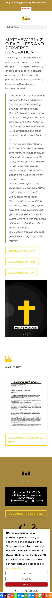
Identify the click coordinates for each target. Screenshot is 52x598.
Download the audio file (25, 513)
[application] (26, 500)
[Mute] (33, 501)
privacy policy (14, 568)
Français (26, 9)
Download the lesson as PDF (25, 440)
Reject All (26, 579)
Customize (26, 573)
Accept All (26, 584)
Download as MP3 (21, 261)
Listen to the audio (21, 250)
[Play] (11, 500)
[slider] (39, 500)
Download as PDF (21, 272)
